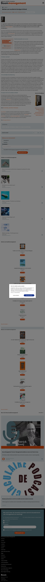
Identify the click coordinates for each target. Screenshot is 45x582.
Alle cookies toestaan (29, 295)
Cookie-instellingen (16, 295)
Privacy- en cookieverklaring (15, 292)
